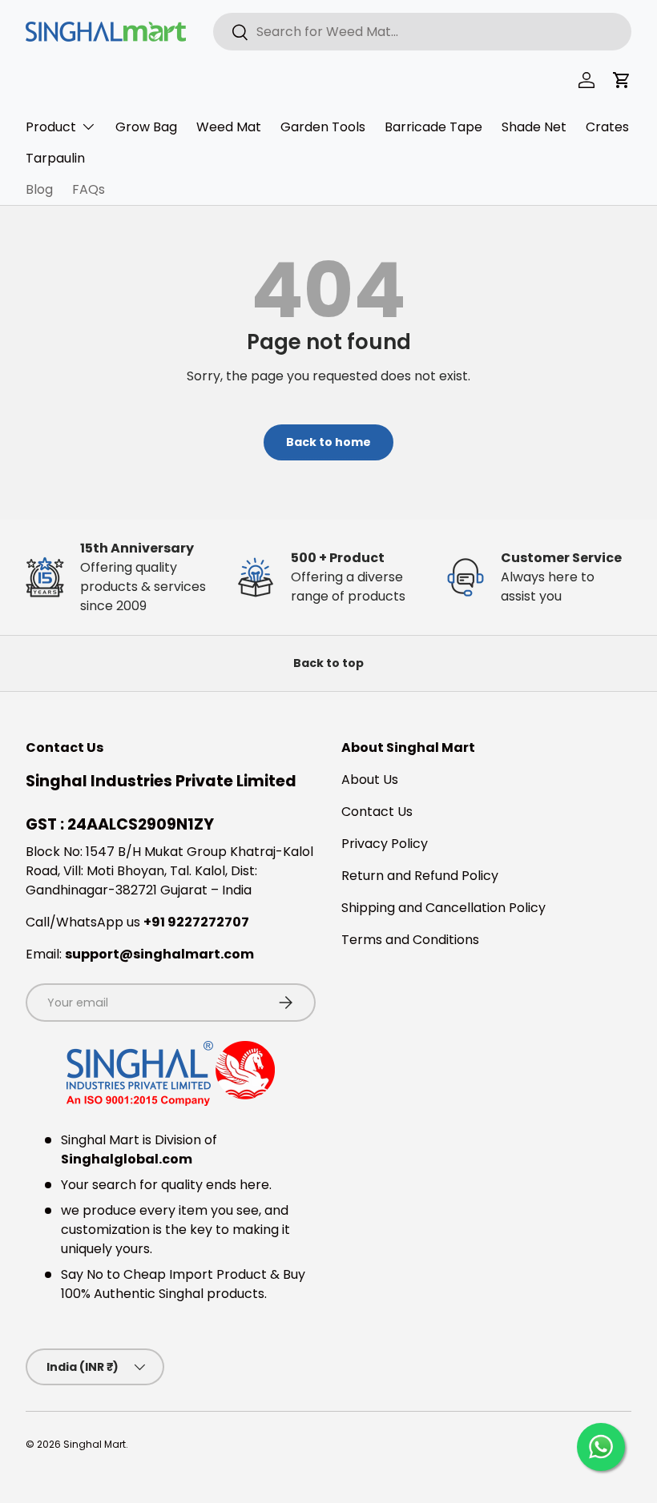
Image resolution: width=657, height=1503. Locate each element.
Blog (39, 189)
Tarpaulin (55, 158)
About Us (369, 779)
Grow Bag (146, 127)
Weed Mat (228, 127)
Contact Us (377, 811)
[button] (621, 80)
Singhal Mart (94, 1444)
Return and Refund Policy (419, 875)
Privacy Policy (384, 843)
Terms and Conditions (410, 939)
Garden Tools (322, 127)
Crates (607, 127)
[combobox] (422, 31)
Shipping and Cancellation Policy (443, 907)
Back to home (328, 442)
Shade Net (534, 127)
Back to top (328, 663)
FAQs (88, 189)
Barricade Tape (433, 127)
